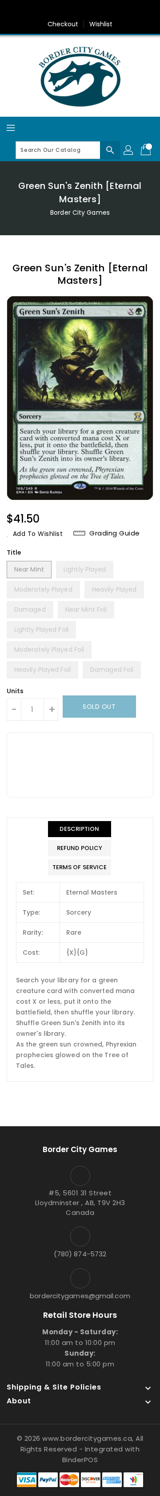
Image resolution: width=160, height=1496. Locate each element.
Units (15, 691)
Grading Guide (114, 533)
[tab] (80, 829)
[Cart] (147, 150)
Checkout (63, 24)
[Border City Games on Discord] (105, 10)
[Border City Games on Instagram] (88, 10)
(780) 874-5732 (80, 1254)
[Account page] (129, 150)
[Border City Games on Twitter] (71, 10)
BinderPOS (80, 1459)
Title (14, 552)
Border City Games (80, 212)
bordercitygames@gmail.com (80, 1295)
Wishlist (101, 24)
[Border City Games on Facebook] (54, 10)
